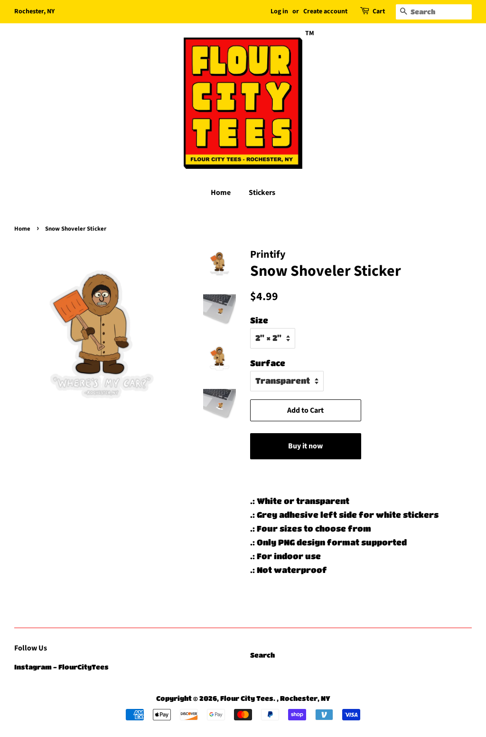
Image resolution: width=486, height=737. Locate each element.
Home (221, 192)
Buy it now (305, 446)
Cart (379, 11)
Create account (325, 11)
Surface (267, 363)
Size (259, 320)
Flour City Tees (246, 698)
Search (262, 655)
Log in (279, 11)
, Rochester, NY (303, 698)
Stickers (262, 192)
